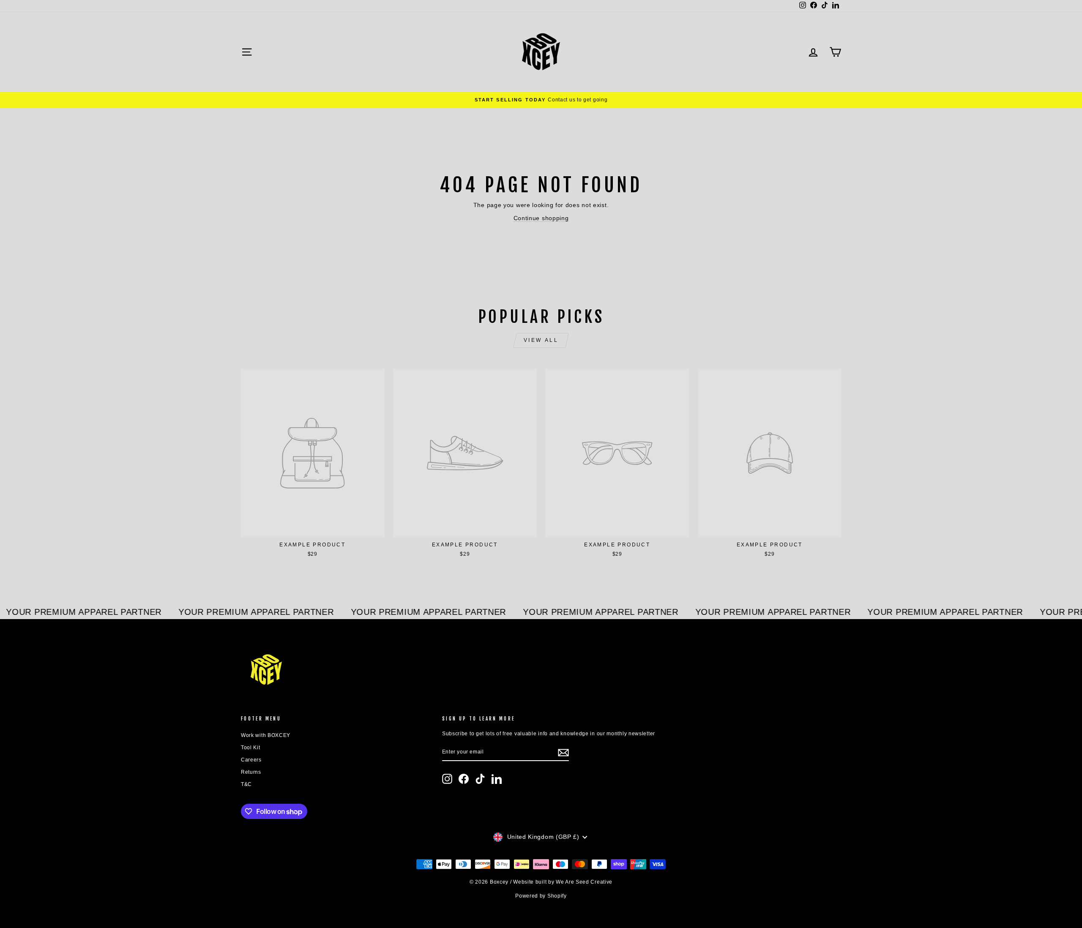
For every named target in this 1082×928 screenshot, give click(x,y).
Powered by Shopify (541, 896)
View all (541, 340)
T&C (246, 784)
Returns (251, 772)
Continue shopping (541, 218)
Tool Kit (250, 748)
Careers (251, 760)
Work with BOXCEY (265, 735)
